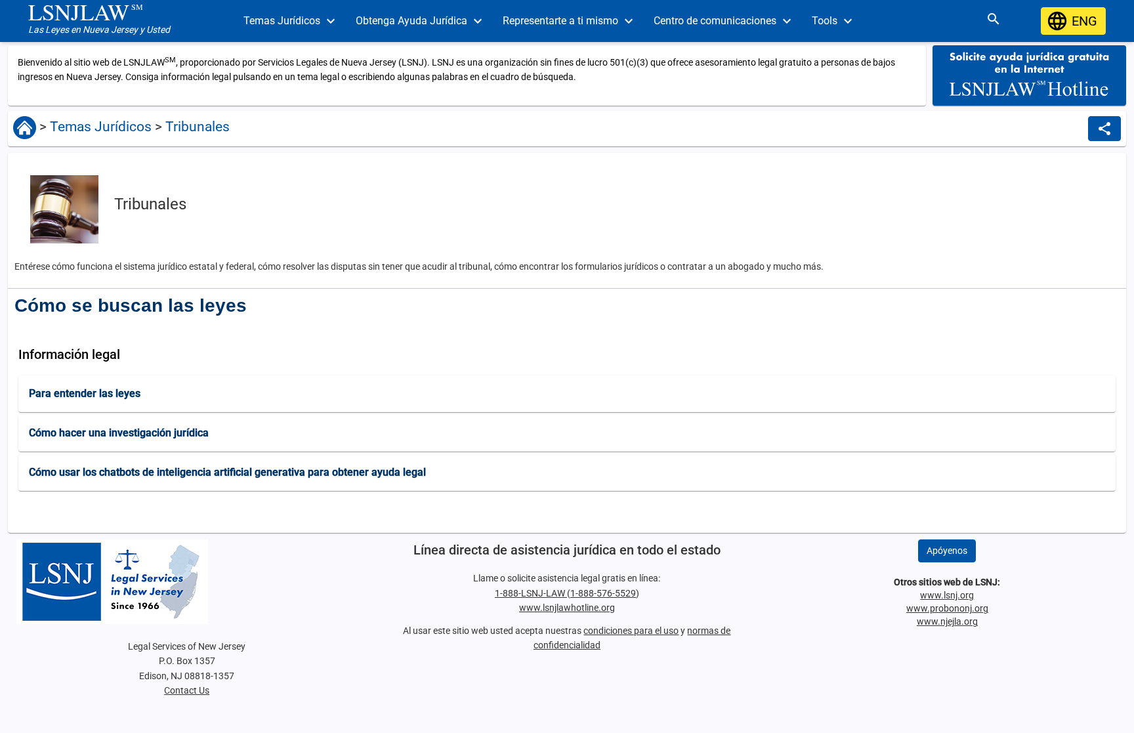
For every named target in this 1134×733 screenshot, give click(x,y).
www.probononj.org (947, 608)
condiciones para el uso (631, 630)
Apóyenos (947, 550)
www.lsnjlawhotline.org (567, 607)
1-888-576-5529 (603, 593)
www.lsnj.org (947, 595)
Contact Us (186, 690)
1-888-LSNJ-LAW (531, 593)
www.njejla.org (947, 621)
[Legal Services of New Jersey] (186, 581)
